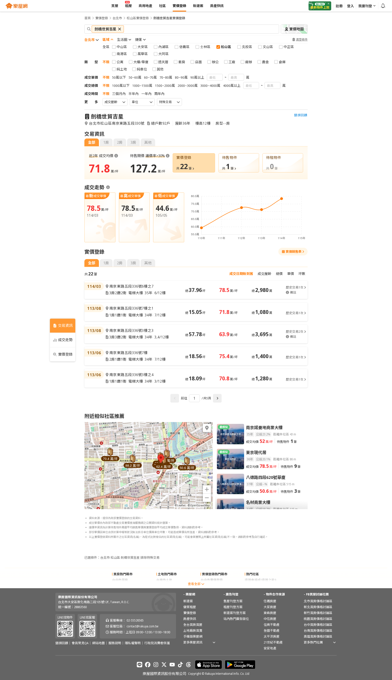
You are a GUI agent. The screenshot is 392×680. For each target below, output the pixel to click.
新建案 (188, 601)
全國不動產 (271, 630)
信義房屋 (270, 601)
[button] (160, 458)
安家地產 (270, 648)
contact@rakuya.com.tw (142, 626)
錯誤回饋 (300, 115)
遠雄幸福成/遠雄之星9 (260, 580)
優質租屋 (189, 607)
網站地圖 (98, 643)
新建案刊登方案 (234, 613)
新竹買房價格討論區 (318, 613)
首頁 (87, 18)
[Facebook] (147, 664)
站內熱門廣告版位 (236, 619)
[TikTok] (180, 664)
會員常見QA (80, 643)
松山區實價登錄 (138, 18)
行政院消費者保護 (157, 643)
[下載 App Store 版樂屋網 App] (208, 664)
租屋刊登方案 (233, 607)
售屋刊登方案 (233, 601)
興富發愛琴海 (254, 586)
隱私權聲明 (133, 643)
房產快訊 (189, 619)
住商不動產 (271, 624)
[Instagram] (156, 664)
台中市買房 (120, 580)
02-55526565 (135, 620)
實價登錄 (101, 18)
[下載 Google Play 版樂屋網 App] (240, 664)
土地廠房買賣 (192, 630)
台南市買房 (120, 586)
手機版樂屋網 (192, 636)
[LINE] (139, 664)
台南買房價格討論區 (318, 630)
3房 (133, 142)
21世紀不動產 (273, 642)
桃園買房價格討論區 (318, 619)
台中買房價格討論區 (318, 624)
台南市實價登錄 (212, 586)
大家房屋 (270, 607)
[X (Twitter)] (164, 664)
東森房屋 (270, 613)
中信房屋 (270, 619)
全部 (91, 142)
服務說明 (114, 643)
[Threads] (188, 664)
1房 (106, 142)
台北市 (117, 18)
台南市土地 (164, 580)
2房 (119, 142)
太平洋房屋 (271, 636)
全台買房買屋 (192, 624)
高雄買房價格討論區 (318, 636)
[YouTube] (172, 664)
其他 (148, 142)
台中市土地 (164, 586)
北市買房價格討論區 (318, 601)
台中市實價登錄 (212, 580)
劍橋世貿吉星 (107, 116)
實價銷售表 (293, 251)
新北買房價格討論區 (318, 607)
